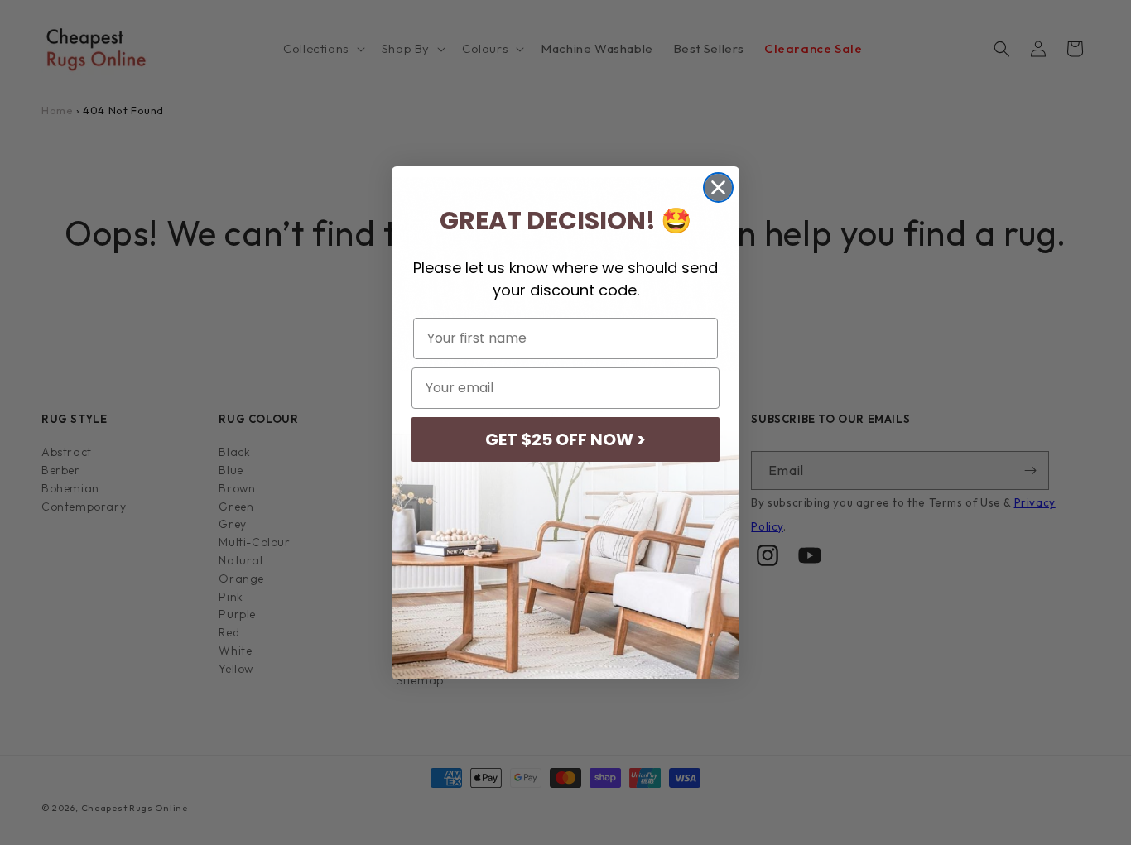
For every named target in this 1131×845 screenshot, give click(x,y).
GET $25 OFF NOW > (565, 439)
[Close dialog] (718, 187)
